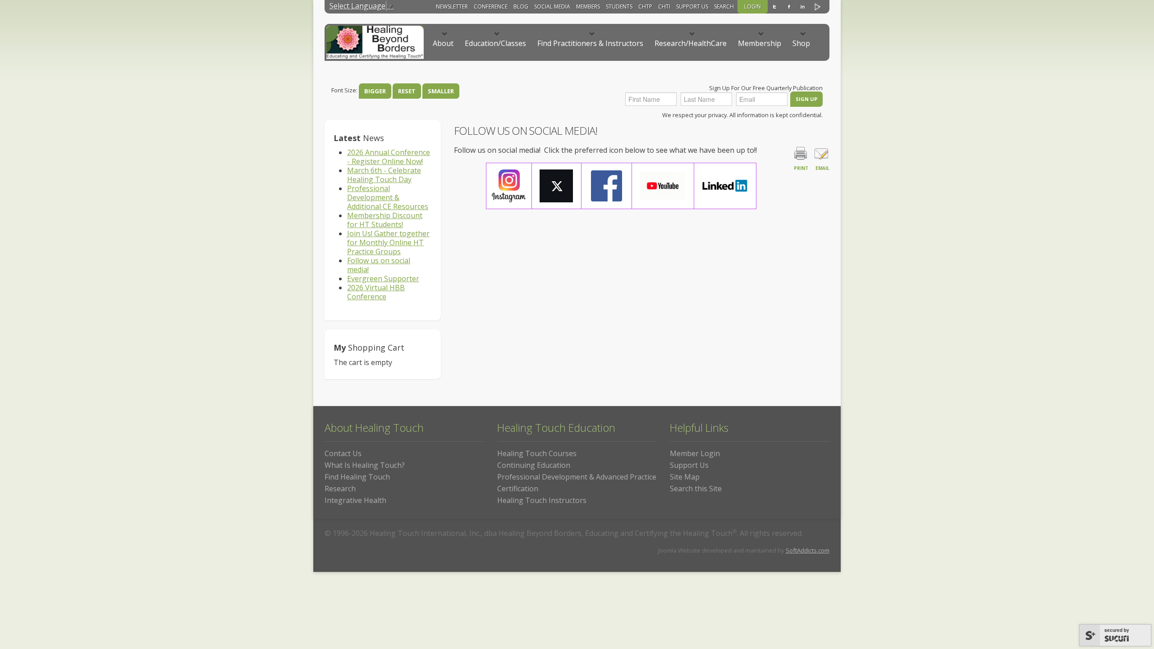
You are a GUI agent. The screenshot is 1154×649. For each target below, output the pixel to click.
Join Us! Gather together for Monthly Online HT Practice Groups (388, 242)
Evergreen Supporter (383, 278)
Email (822, 168)
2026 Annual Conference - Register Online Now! (388, 156)
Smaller (441, 91)
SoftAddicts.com (807, 550)
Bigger (375, 91)
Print (801, 168)
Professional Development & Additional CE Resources (387, 197)
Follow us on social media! (378, 265)
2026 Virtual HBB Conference (376, 292)
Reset (407, 91)
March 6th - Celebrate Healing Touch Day (384, 174)
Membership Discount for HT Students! (384, 219)
